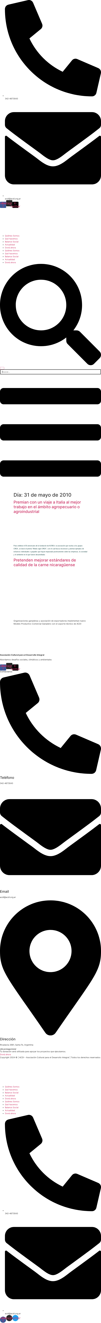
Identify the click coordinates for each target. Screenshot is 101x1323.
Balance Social (11, 241)
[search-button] (50, 364)
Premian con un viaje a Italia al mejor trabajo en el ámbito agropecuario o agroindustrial (47, 507)
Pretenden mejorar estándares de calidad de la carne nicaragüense (45, 562)
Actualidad (10, 244)
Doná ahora (10, 247)
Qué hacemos (11, 238)
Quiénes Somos (12, 235)
